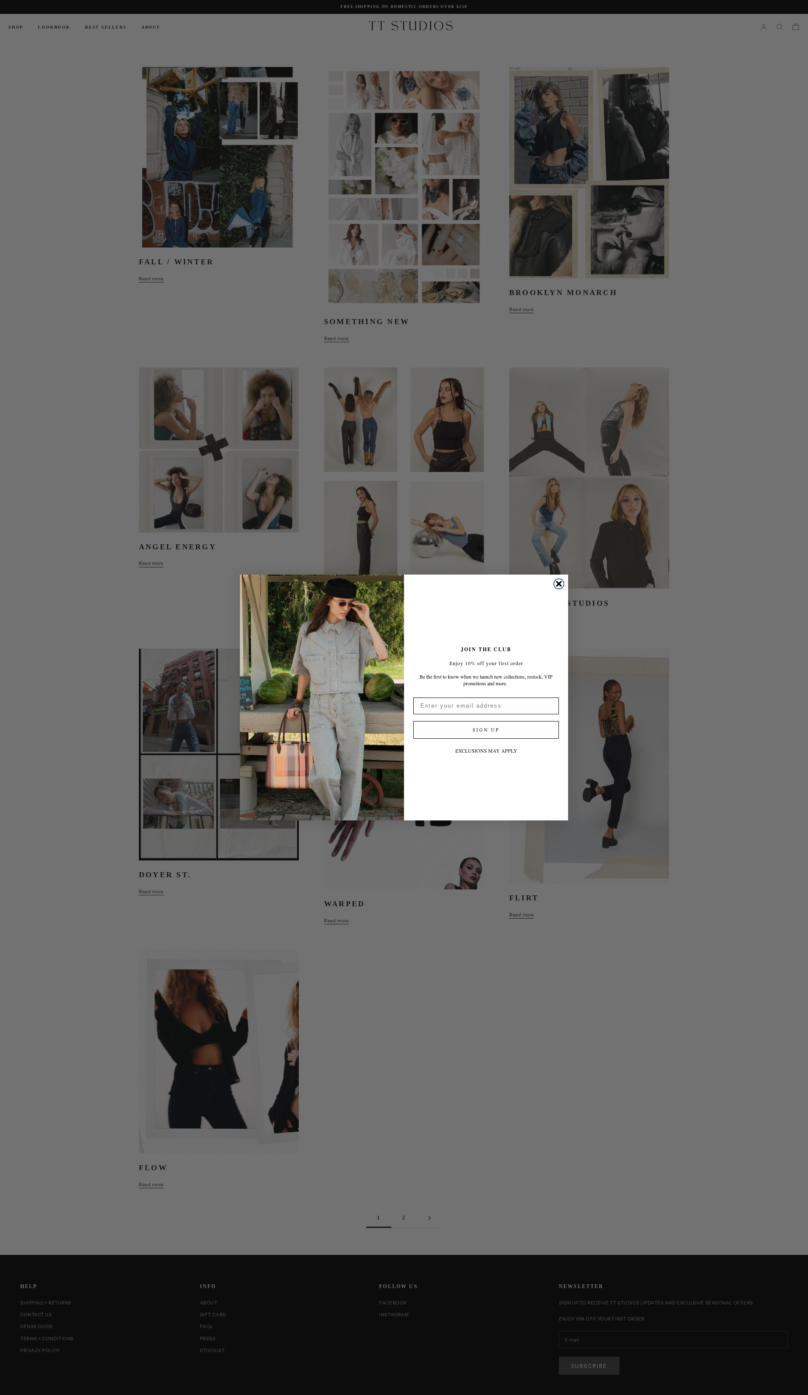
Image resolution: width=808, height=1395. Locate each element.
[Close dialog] (559, 584)
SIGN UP (486, 730)
